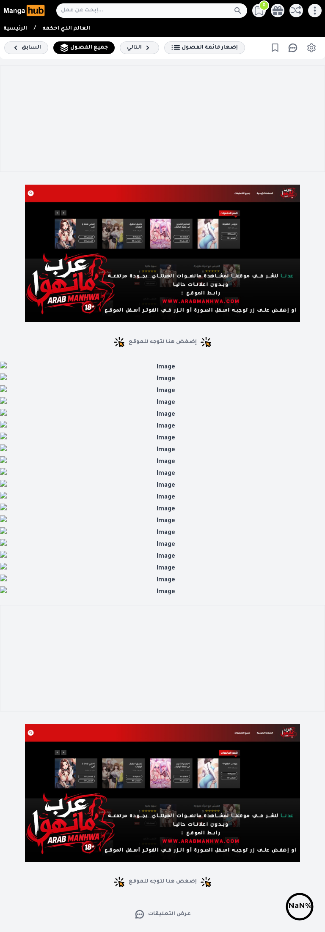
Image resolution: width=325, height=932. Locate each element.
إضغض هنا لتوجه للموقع (163, 342)
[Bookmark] (275, 48)
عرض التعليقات (169, 914)
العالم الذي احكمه (66, 29)
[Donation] (277, 10)
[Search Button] (240, 10)
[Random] (296, 10)
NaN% (299, 906)
